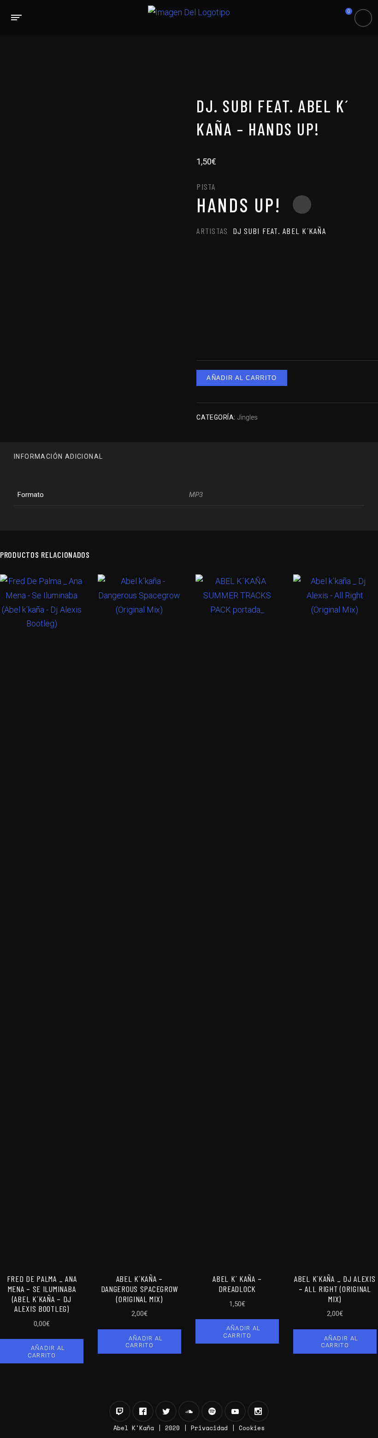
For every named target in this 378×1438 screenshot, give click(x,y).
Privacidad (209, 1427)
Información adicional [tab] (58, 456)
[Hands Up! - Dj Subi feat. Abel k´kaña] (302, 204)
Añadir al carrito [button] (46, 1351)
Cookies (252, 1427)
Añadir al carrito (242, 377)
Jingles (247, 417)
